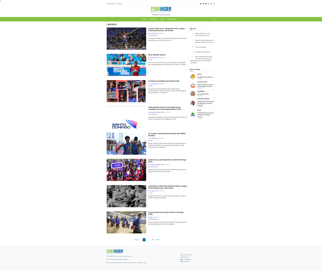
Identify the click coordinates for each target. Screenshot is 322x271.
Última (158, 239)
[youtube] (206, 3)
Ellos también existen (157, 55)
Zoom (199, 110)
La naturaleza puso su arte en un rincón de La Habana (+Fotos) (205, 114)
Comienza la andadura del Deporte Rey (163, 81)
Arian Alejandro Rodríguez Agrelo (156, 112)
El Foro (199, 74)
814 (153, 239)
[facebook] (200, 3)
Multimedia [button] (171, 19)
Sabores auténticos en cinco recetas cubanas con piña (205, 85)
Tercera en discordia (200, 47)
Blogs (163, 19)
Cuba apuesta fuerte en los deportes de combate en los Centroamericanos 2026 (164, 108)
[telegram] (211, 3)
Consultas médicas (203, 99)
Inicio (145, 19)
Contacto (119, 3)
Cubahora (150, 217)
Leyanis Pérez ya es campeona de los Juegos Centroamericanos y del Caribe (166, 29)
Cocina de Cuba (202, 82)
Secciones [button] (152, 19)
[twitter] (203, 3)
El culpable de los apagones (202, 52)
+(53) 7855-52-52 (187, 255)
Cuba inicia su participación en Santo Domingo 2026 (167, 161)
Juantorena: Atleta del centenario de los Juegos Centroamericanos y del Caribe (167, 187)
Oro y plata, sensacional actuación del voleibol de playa (167, 134)
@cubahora (185, 257)
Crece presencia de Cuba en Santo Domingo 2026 (166, 213)
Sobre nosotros (111, 3)
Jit (151, 60)
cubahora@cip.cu (187, 259)
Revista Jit (154, 219)
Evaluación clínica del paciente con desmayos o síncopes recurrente (205, 103)
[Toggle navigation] (214, 19)
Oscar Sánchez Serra (153, 33)
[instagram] (208, 3)
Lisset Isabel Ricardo (153, 138)
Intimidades (201, 91)
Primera (137, 239)
